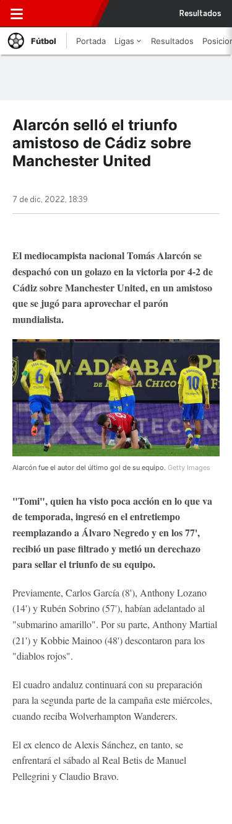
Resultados (200, 13)
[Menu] (16, 13)
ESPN (66, 13)
